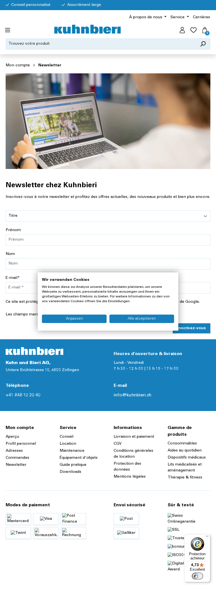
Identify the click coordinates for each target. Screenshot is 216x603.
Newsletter (16, 465)
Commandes (17, 458)
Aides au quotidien (185, 451)
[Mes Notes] (193, 30)
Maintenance (72, 451)
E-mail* (13, 278)
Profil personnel (21, 444)
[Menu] (7, 30)
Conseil (66, 437)
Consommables (182, 444)
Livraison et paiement (134, 437)
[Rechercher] (202, 44)
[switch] (197, 576)
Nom (10, 254)
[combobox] (101, 44)
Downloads (70, 472)
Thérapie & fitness (185, 478)
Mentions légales (130, 477)
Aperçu (12, 437)
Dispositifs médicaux (187, 458)
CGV (118, 444)
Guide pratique (73, 465)
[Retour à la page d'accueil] (87, 29)
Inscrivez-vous (191, 328)
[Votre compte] (182, 30)
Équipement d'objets (79, 458)
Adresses (14, 451)
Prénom (13, 230)
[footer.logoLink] (34, 351)
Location (68, 444)
